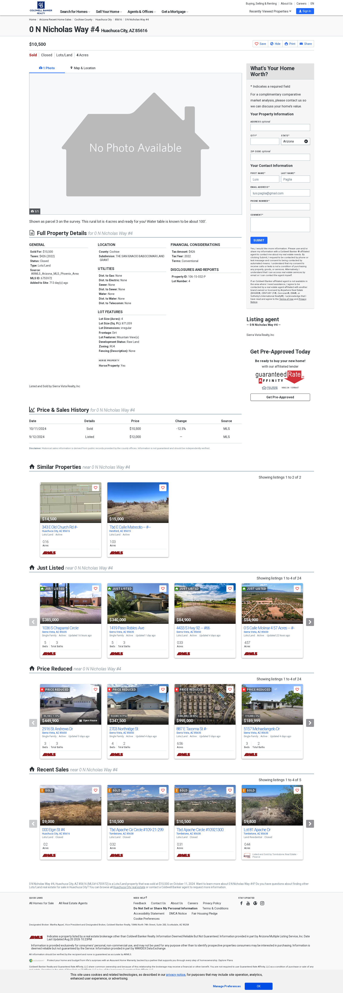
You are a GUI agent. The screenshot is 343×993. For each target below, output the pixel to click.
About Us (286, 3)
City (254, 135)
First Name (258, 173)
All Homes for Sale (41, 903)
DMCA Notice (178, 913)
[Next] (310, 622)
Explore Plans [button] (226, 960)
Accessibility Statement (149, 913)
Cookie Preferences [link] (147, 918)
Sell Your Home (108, 12)
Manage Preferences (227, 986)
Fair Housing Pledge (205, 913)
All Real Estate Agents (73, 903)
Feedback (140, 903)
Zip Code (260, 151)
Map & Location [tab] (84, 68)
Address (260, 121)
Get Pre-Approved (280, 397)
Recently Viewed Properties (269, 11)
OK (258, 986)
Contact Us (158, 903)
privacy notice (175, 975)
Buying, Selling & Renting (261, 3)
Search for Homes (74, 12)
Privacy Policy (212, 903)
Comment (257, 214)
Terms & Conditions (215, 908)
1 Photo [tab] (48, 68)
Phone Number (260, 200)
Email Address (260, 186)
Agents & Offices (141, 12)
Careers (301, 3)
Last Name (288, 173)
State (285, 135)
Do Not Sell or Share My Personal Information (166, 908)
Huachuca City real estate (129, 887)
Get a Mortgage (174, 12)
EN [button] (312, 3)
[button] (305, 11)
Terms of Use (286, 299)
